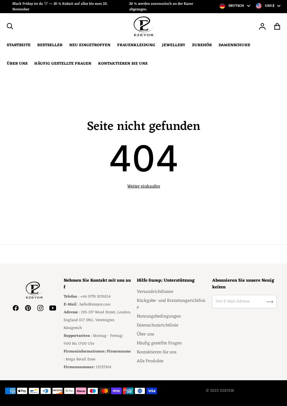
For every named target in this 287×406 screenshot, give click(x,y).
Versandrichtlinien (155, 292)
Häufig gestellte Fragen (159, 343)
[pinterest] (28, 308)
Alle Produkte (150, 361)
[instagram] (40, 308)
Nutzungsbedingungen (159, 316)
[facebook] (16, 308)
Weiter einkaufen (143, 186)
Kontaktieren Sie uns (157, 352)
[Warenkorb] (277, 26)
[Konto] (262, 26)
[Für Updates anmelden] (270, 302)
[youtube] (53, 308)
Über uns (145, 334)
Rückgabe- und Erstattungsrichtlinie (171, 304)
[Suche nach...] (10, 26)
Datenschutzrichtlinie (157, 325)
